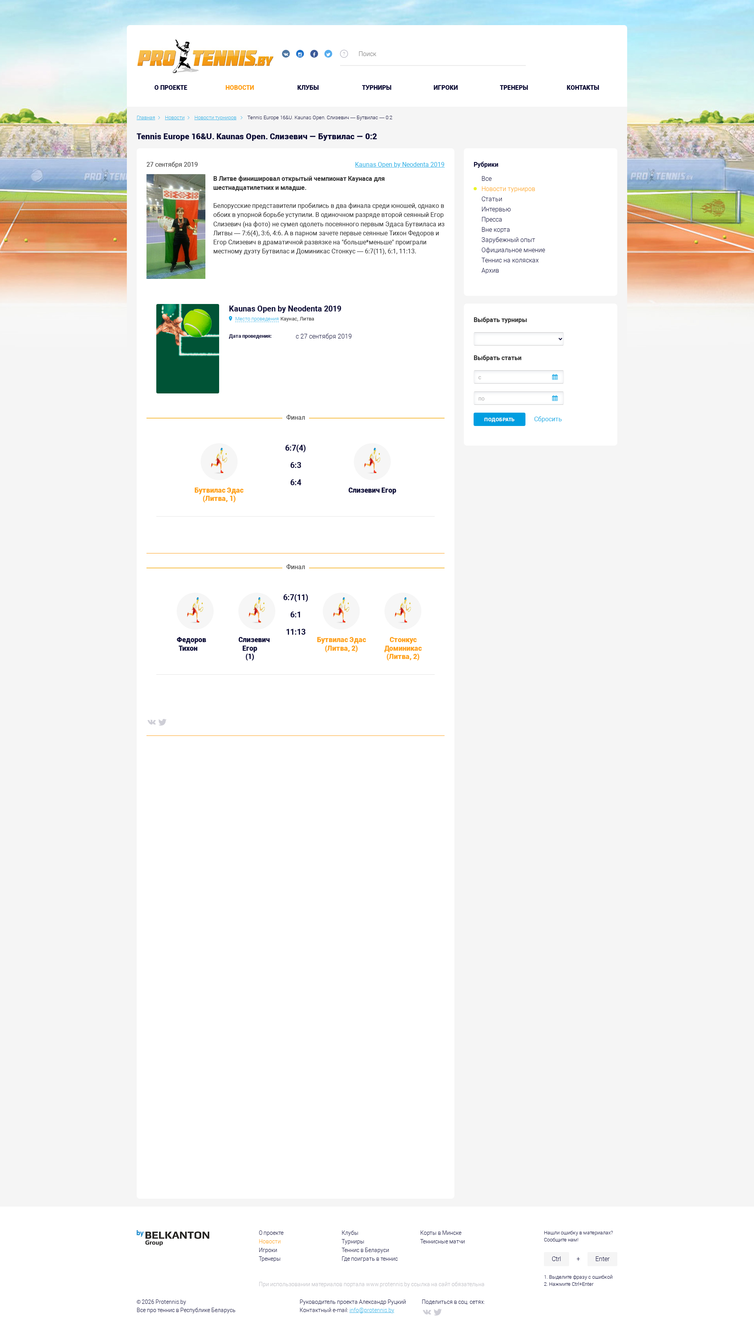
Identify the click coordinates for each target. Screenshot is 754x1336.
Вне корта (495, 229)
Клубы (308, 88)
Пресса (491, 219)
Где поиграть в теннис (370, 1259)
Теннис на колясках (510, 260)
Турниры (377, 88)
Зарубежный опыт (508, 240)
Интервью (496, 209)
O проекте (170, 88)
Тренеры (514, 88)
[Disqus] (295, 861)
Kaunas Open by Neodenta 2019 (400, 164)
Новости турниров (508, 189)
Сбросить (548, 419)
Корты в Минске (440, 1233)
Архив (490, 270)
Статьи (491, 199)
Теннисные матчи (442, 1241)
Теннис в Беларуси (365, 1250)
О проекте (271, 1233)
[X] (162, 721)
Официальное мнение (513, 250)
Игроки (446, 88)
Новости (239, 88)
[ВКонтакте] (151, 721)
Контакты (583, 88)
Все (486, 178)
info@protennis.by (372, 1310)
